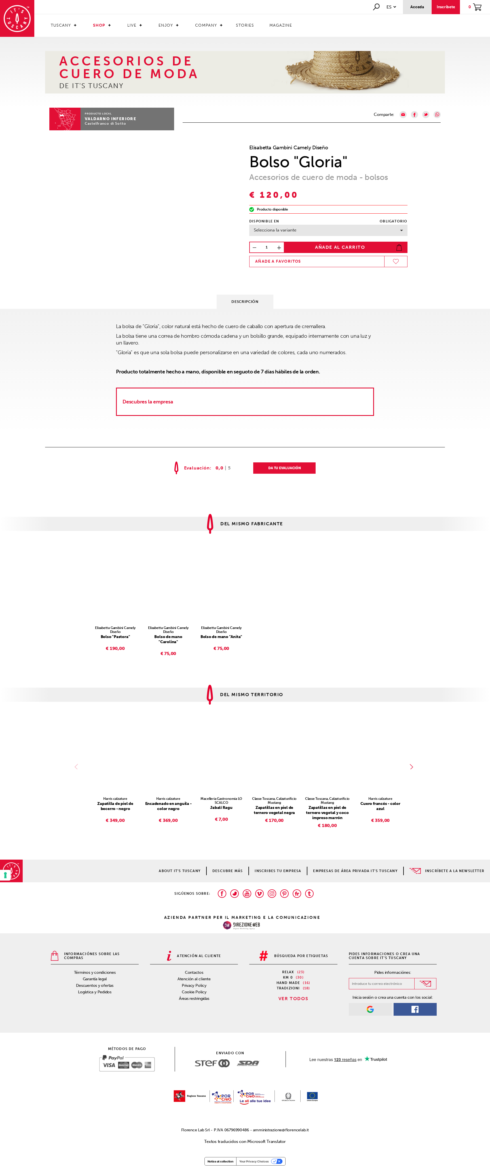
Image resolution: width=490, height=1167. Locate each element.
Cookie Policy (194, 992)
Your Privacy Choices (254, 1161)
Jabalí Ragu (221, 807)
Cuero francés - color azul (380, 806)
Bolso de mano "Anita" (221, 636)
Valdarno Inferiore (110, 118)
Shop (99, 25)
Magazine (280, 25)
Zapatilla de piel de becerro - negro (115, 806)
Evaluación (197, 468)
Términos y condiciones (95, 972)
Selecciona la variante (275, 230)
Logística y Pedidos (94, 992)
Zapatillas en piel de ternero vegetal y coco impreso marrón (327, 812)
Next (412, 767)
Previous (77, 767)
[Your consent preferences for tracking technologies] (5, 875)
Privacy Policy (194, 985)
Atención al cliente (194, 979)
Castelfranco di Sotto (105, 124)
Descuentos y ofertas (94, 985)
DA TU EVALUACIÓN (284, 468)
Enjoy (166, 25)
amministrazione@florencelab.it (281, 1130)
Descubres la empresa (147, 402)
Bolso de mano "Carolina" (168, 639)
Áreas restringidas (194, 998)
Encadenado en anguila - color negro (168, 806)
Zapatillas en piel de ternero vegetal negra (274, 810)
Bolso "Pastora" (115, 636)
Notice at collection (220, 1161)
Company (206, 25)
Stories (245, 25)
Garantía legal (95, 979)
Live (131, 25)
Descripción (244, 301)
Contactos (194, 972)
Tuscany (61, 25)
